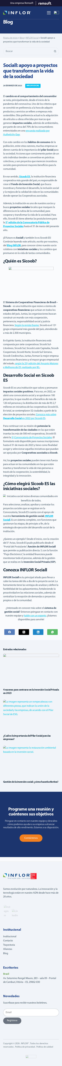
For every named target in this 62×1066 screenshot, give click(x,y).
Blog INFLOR (14, 245)
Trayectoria (9, 945)
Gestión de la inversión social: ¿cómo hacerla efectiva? (30, 782)
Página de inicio (10, 38)
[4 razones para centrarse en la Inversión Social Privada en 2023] (31, 669)
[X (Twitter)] (24, 632)
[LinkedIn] (38, 632)
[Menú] (49, 13)
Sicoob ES (24, 176)
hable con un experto (35, 616)
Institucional (9, 936)
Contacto (8, 940)
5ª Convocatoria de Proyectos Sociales (32, 437)
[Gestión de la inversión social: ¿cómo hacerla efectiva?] (31, 761)
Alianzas (7, 949)
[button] (56, 12)
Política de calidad (44, 1047)
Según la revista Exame (27, 325)
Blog (22, 38)
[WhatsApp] (52, 632)
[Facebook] (9, 632)
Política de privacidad (25, 1047)
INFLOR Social (32, 38)
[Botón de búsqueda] (55, 51)
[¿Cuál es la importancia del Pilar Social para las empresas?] (31, 715)
